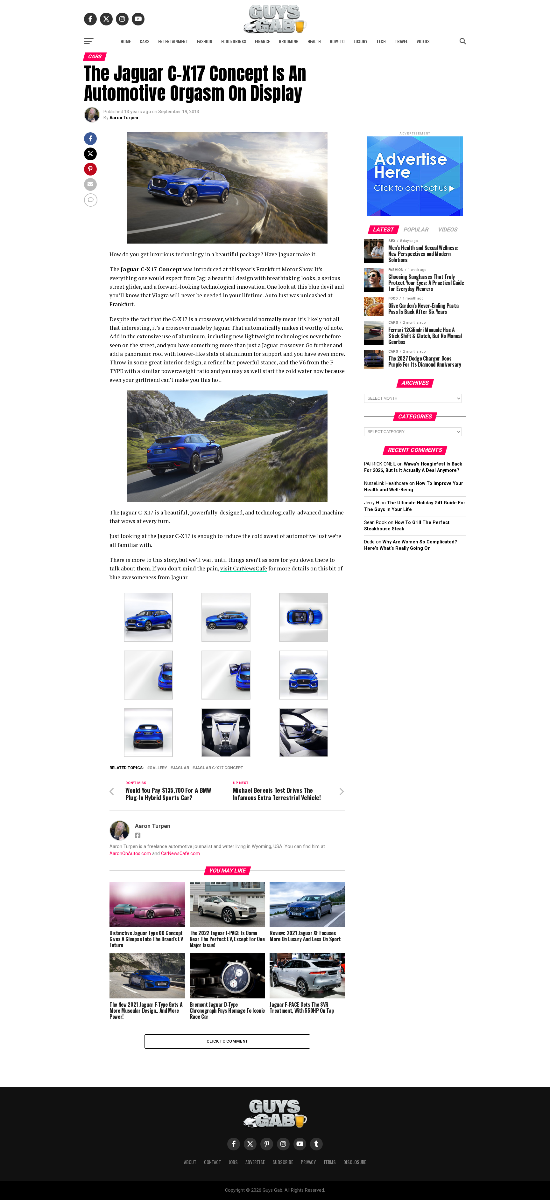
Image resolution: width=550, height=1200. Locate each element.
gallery (158, 768)
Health (314, 41)
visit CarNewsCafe (243, 568)
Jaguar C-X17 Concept (219, 768)
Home (126, 41)
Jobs (233, 1162)
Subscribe (282, 1162)
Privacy (308, 1162)
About (190, 1162)
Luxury (360, 41)
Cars (144, 41)
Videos (423, 41)
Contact (212, 1162)
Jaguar (181, 768)
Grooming (289, 41)
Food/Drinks (233, 41)
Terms (329, 1162)
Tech (381, 41)
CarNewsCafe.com (180, 853)
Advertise (255, 1162)
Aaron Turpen (123, 117)
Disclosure (354, 1162)
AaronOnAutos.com (130, 853)
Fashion (204, 41)
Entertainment (173, 41)
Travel (401, 41)
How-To (337, 41)
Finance (262, 41)
